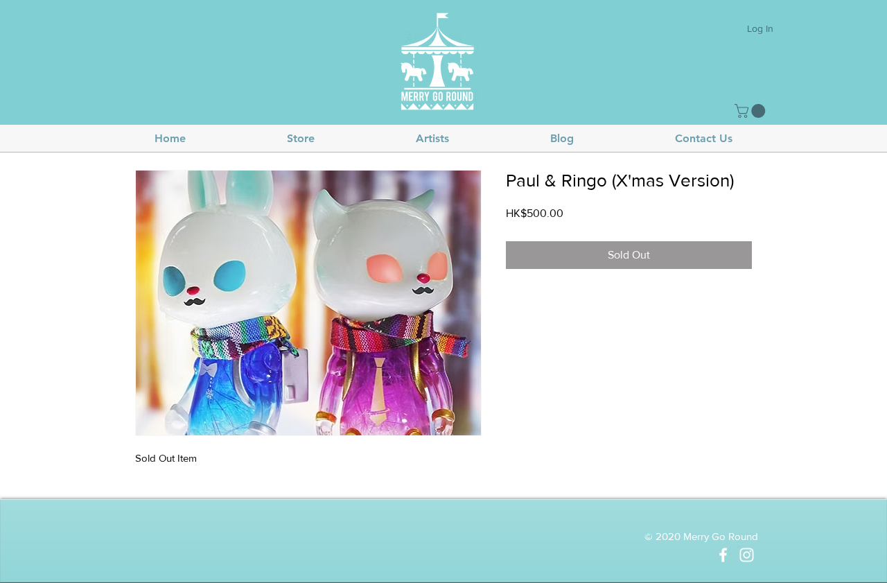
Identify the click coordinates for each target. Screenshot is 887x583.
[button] (752, 111)
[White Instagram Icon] (746, 555)
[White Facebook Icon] (723, 555)
